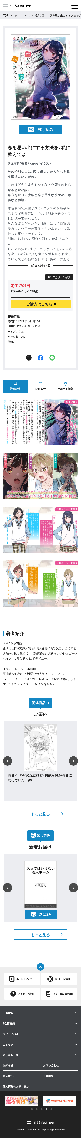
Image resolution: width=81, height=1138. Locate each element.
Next (73, 761)
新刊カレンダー (25, 979)
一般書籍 (8, 1013)
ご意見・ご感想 (61, 277)
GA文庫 (39, 15)
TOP (5, 15)
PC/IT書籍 (9, 1023)
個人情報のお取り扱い (16, 1086)
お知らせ (8, 1065)
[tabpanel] (21, 1101)
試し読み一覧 (11, 1055)
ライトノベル (22, 15)
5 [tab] (51, 1109)
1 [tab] (32, 1109)
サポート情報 (65, 388)
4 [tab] (46, 1109)
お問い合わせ (51, 1065)
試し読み (45, 129)
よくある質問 (26, 994)
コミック (8, 1044)
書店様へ (8, 1075)
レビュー (40, 388)
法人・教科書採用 (63, 994)
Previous (7, 761)
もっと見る (40, 814)
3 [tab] (42, 1109)
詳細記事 (15, 388)
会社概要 (48, 1075)
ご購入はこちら (39, 303)
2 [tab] (37, 1109)
